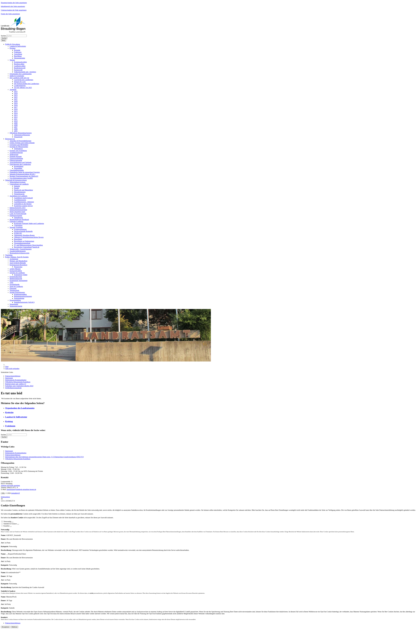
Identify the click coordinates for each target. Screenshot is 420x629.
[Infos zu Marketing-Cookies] (18, 524)
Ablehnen (14, 627)
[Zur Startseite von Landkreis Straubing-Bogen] (16, 32)
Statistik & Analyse (10, 524)
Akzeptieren (5, 627)
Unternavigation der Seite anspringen (13, 10)
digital (15, 493)
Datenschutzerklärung (12, 455)
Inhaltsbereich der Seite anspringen (13, 6)
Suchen (3, 36)
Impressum (9, 451)
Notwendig (7, 521)
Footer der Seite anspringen (10, 14)
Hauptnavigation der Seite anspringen (14, 3)
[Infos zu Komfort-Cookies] (11, 526)
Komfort (6, 526)
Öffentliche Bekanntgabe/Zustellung (17, 459)
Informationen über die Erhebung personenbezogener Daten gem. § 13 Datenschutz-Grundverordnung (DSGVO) (44, 457)
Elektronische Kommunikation (15, 453)
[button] (12, 44)
